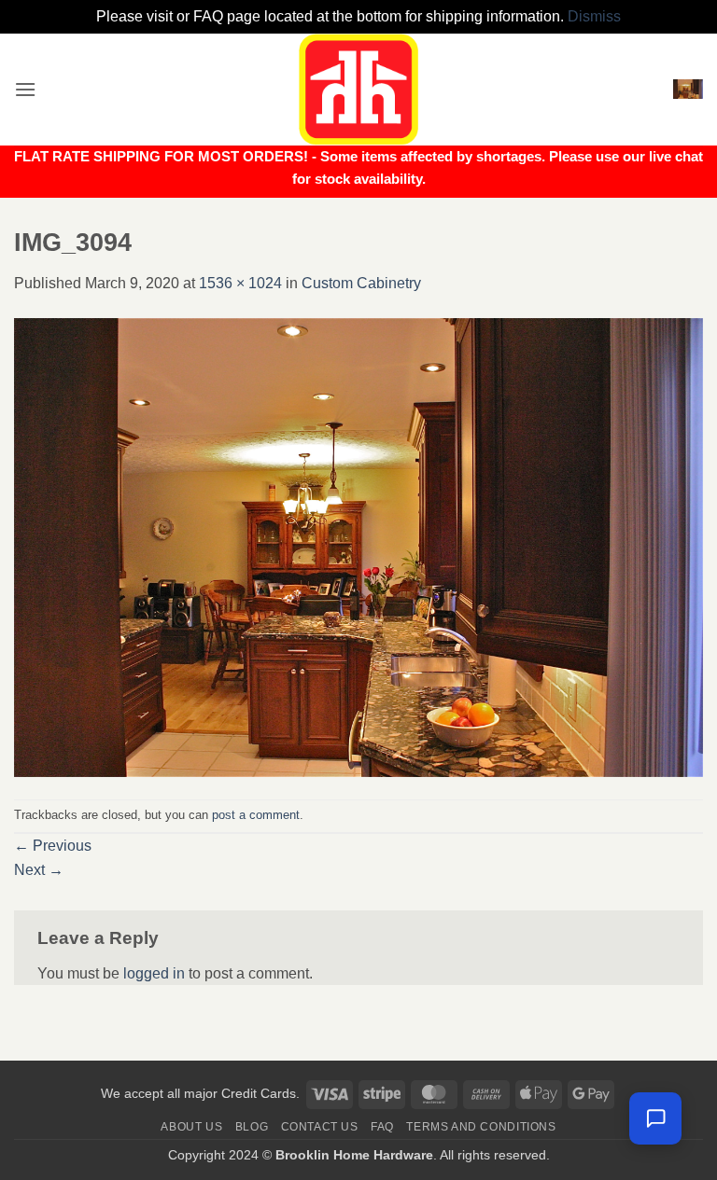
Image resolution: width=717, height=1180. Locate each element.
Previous (52, 846)
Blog (251, 1126)
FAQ (382, 1126)
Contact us (319, 1126)
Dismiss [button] (594, 16)
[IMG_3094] (358, 546)
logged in (154, 973)
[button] (25, 89)
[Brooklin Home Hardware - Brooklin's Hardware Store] (358, 90)
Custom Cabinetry (361, 283)
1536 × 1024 (240, 283)
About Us (191, 1126)
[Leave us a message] (655, 1118)
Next (38, 870)
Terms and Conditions (480, 1126)
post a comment (256, 815)
